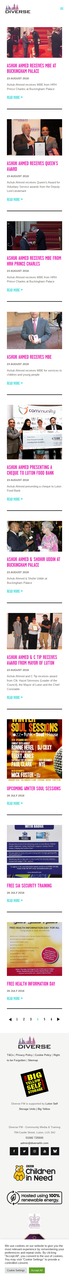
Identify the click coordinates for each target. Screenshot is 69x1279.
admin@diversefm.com (34, 1143)
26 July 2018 (15, 795)
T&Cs (10, 1054)
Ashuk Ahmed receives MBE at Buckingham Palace (31, 68)
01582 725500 (34, 1137)
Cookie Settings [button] (16, 1270)
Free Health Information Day (31, 984)
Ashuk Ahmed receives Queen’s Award (32, 166)
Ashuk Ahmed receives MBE (29, 357)
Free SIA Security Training (29, 886)
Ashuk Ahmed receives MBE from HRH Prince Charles (34, 261)
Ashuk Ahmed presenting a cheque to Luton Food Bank (30, 470)
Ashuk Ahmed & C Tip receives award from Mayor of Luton (32, 660)
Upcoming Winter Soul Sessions (34, 788)
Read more (13, 97)
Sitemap (33, 1060)
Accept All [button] (37, 1270)
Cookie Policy (43, 1054)
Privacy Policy (24, 1054)
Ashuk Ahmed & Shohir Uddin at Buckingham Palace (33, 562)
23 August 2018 (18, 78)
